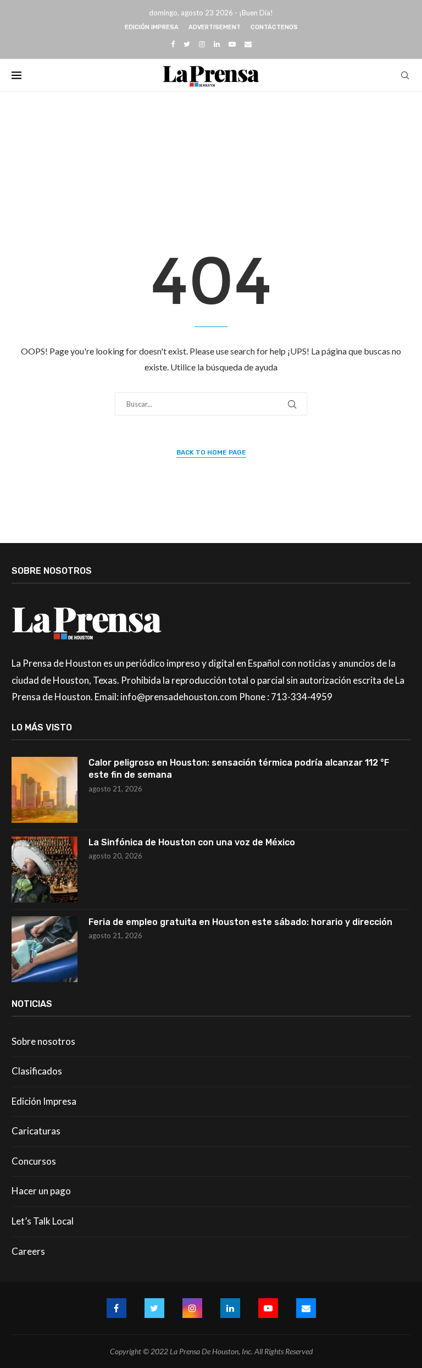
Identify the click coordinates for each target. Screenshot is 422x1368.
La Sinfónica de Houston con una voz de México (191, 842)
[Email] (248, 44)
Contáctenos (274, 27)
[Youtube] (232, 44)
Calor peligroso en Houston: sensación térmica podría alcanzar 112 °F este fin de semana (238, 768)
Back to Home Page (211, 452)
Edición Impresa (152, 27)
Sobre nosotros (43, 1041)
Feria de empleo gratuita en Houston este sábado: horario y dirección (240, 922)
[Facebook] (173, 44)
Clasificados (37, 1071)
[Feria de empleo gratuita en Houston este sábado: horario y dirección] (44, 949)
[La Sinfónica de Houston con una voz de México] (44, 869)
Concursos (34, 1161)
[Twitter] (187, 44)
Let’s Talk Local (43, 1221)
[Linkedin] (217, 44)
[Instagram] (202, 44)
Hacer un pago (41, 1191)
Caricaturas (36, 1131)
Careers (28, 1251)
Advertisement (214, 27)
